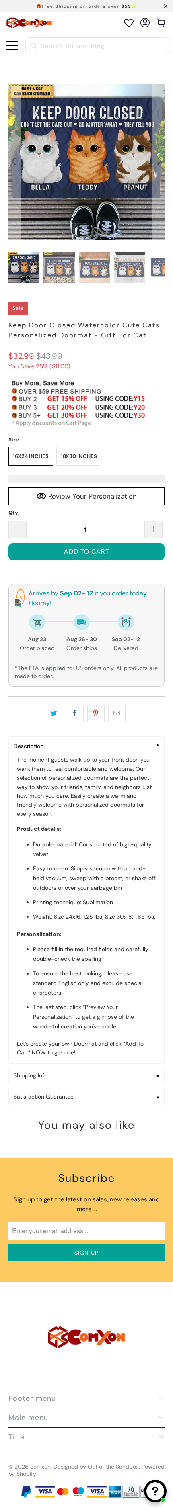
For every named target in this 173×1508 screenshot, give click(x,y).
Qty (13, 512)
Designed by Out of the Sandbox (96, 1466)
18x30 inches (79, 456)
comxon (40, 1466)
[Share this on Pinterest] (96, 713)
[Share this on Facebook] (74, 713)
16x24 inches (31, 456)
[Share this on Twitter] (53, 713)
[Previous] (14, 162)
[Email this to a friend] (117, 713)
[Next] (158, 162)
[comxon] (29, 22)
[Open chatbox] (155, 1491)
